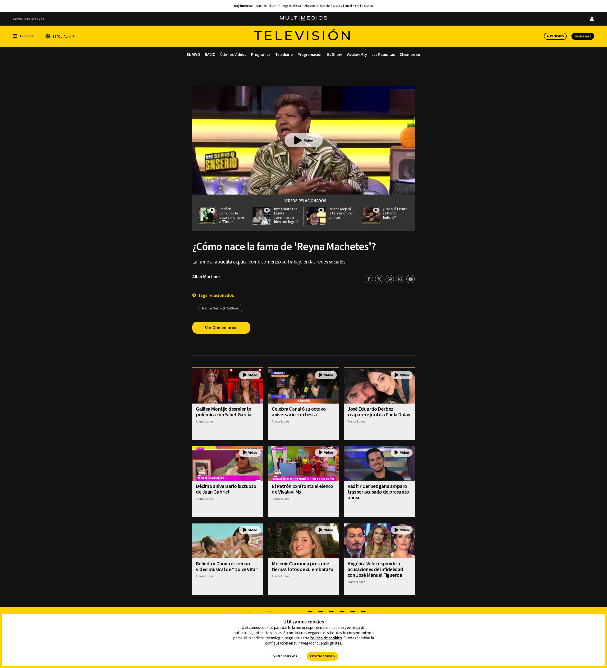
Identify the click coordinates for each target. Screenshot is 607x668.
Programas (261, 54)
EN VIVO (193, 54)
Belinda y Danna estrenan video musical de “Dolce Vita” (227, 566)
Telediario (284, 54)
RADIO (210, 54)
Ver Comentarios (221, 327)
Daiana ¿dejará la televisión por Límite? (341, 213)
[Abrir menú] (15, 35)
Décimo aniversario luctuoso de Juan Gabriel (226, 489)
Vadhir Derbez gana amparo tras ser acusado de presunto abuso (378, 492)
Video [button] (308, 140)
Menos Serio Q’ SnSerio (220, 308)
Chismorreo (410, 54)
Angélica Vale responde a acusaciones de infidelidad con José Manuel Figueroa (375, 569)
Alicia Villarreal (342, 6)
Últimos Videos (233, 54)
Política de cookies (326, 638)
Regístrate (583, 36)
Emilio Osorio (364, 6)
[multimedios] (303, 19)
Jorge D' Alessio (291, 6)
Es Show (334, 54)
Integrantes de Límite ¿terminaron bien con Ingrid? (286, 215)
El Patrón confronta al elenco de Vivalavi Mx (302, 489)
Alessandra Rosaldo (317, 6)
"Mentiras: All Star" (266, 6)
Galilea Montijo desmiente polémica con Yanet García (223, 411)
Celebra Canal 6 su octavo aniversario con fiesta (299, 411)
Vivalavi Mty (357, 54)
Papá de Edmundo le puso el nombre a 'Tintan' (231, 215)
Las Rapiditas (383, 54)
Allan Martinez (206, 276)
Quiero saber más (285, 656)
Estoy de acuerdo (322, 656)
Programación (310, 54)
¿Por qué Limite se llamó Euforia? (395, 213)
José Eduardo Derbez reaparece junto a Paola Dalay (379, 411)
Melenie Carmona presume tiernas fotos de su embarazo (302, 566)
